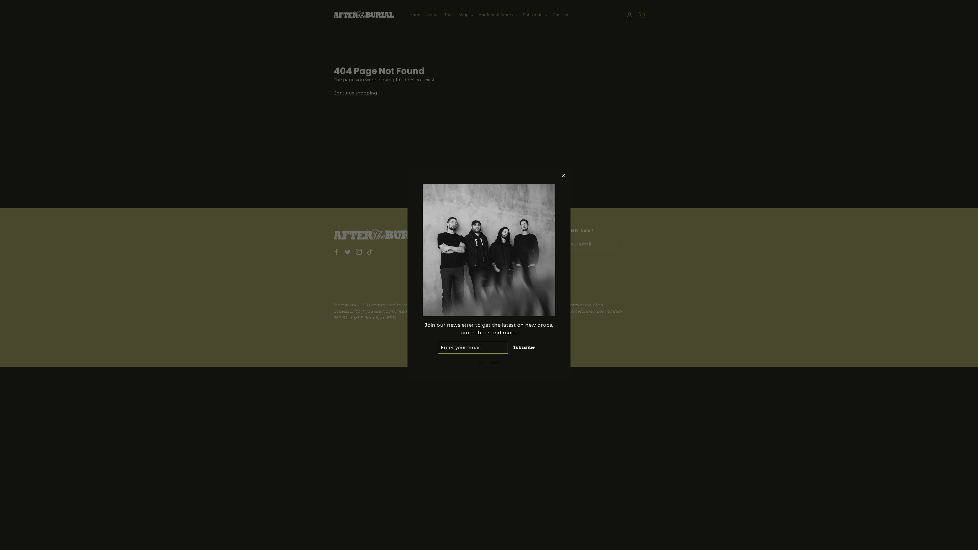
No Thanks (489, 362)
